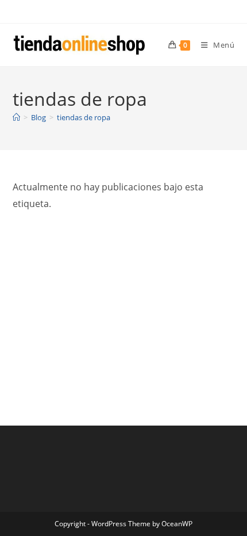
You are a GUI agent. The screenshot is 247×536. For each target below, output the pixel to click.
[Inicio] (16, 117)
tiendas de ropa (83, 117)
